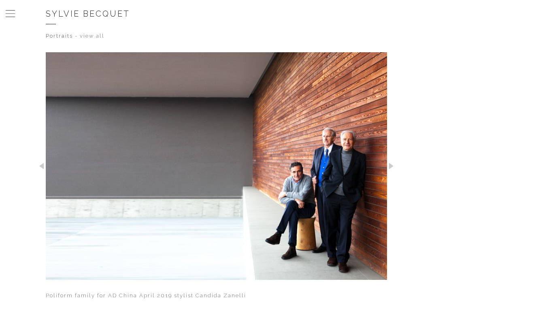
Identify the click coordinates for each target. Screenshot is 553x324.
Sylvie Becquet (88, 14)
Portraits (59, 36)
